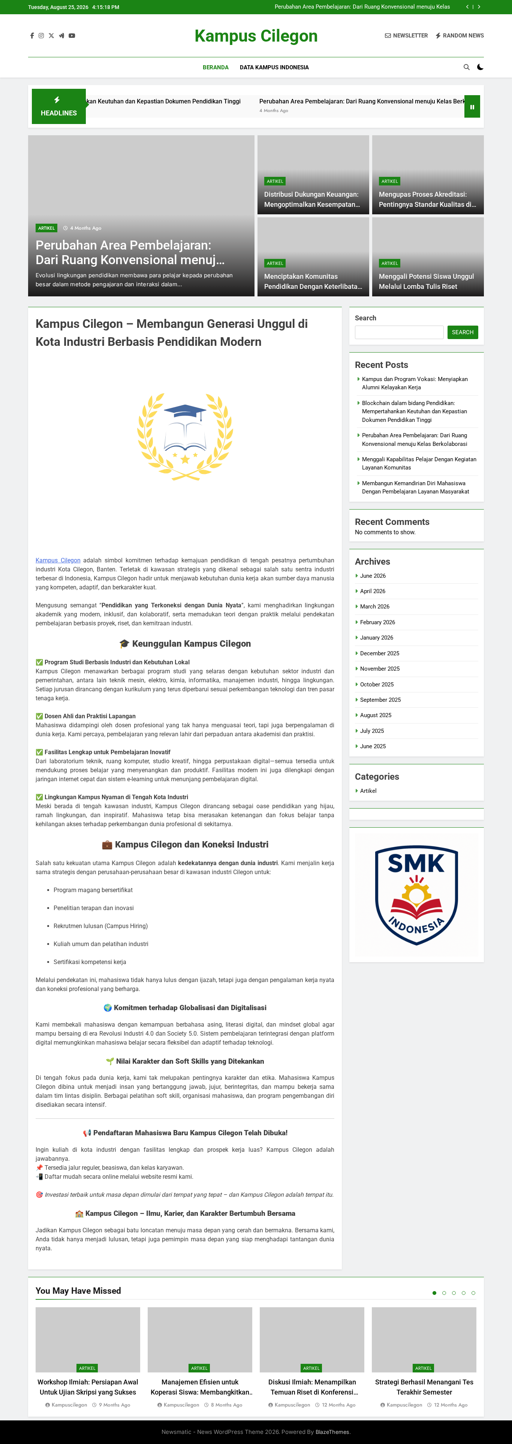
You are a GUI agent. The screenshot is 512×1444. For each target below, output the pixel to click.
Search (365, 318)
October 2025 (377, 684)
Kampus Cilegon (256, 36)
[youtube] (72, 35)
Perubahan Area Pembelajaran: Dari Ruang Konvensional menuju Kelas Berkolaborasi (362, 7)
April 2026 (372, 591)
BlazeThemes (332, 1432)
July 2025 (372, 731)
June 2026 (373, 576)
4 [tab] (464, 1293)
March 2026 (374, 606)
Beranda (216, 67)
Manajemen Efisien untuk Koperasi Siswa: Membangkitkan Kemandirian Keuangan (200, 1392)
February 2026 (377, 622)
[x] (51, 35)
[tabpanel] (88, 1358)
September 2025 (380, 700)
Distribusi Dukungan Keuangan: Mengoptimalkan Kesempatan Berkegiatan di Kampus (311, 204)
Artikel (46, 228)
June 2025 (373, 746)
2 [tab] (444, 1293)
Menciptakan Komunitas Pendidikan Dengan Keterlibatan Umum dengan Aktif (312, 286)
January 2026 (376, 637)
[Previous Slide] (468, 7)
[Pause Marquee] (472, 106)
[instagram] (41, 35)
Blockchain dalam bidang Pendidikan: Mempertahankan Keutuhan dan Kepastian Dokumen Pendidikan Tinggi (414, 411)
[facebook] (32, 35)
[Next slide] (479, 7)
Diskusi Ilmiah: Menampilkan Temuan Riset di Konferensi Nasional (312, 1392)
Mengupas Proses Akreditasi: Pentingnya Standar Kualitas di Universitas (425, 204)
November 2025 (380, 668)
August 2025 (375, 715)
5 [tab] (473, 1293)
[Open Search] (467, 67)
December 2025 (379, 653)
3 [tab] (454, 1293)
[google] (61, 35)
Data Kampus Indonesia (274, 67)
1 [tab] (434, 1293)
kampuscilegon (69, 1404)
